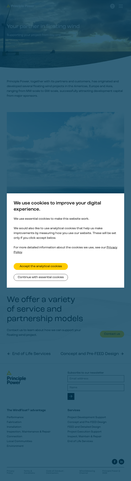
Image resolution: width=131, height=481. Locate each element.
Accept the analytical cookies (41, 266)
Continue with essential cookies (41, 277)
